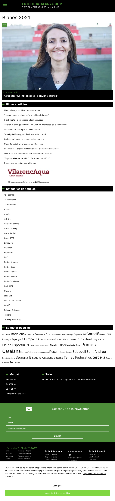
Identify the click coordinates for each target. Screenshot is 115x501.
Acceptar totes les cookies (57, 493)
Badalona (18, 334)
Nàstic (54, 345)
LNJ (28, 345)
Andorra (6, 334)
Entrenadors (72, 460)
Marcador (9, 456)
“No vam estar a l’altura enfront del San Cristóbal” (26, 115)
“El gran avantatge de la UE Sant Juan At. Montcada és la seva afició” (35, 125)
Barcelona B (41, 334)
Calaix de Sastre (11, 224)
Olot (62, 345)
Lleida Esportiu (13, 345)
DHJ (109, 334)
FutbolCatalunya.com (42, 4)
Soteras (58, 357)
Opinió (7, 305)
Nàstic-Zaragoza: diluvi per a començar (22, 110)
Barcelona (29, 334)
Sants (12, 358)
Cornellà (93, 334)
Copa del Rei (10, 233)
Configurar (57, 486)
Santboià (6, 358)
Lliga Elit (8, 296)
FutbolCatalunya (11, 281)
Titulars (7, 315)
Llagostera (98, 339)
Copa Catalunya (11, 228)
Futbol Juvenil (10, 276)
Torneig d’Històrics (12, 320)
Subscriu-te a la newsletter (70, 409)
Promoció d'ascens (29, 352)
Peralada (70, 345)
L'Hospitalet (84, 339)
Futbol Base (9, 267)
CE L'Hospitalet (54, 334)
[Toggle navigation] (5, 5)
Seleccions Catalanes (75, 458)
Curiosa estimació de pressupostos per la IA (24, 139)
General (7, 291)
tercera (99, 357)
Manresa (35, 345)
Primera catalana (24, 451)
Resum (54, 352)
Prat (78, 345)
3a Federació (10, 204)
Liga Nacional (94, 457)
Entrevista (8, 243)
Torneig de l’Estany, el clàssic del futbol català (25, 134)
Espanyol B (18, 339)
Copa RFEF (9, 238)
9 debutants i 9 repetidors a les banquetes (23, 120)
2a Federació (10, 200)
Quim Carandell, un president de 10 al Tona (23, 144)
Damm (103, 334)
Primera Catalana (11, 310)
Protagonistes (43, 352)
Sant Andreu (96, 352)
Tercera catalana (24, 456)
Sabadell (79, 352)
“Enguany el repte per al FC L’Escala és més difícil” (27, 158)
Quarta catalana (24, 459)
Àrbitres (8, 219)
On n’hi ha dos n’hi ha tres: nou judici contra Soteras (28, 153)
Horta (65, 339)
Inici (7, 451)
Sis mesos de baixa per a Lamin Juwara (22, 129)
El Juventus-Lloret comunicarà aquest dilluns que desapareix (31, 149)
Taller (8, 459)
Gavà (54, 339)
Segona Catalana (42, 357)
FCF (4, 25)
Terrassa (15, 362)
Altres (7, 209)
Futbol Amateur (11, 262)
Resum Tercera (66, 352)
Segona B (23, 357)
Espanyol (6, 339)
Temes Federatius (78, 357)
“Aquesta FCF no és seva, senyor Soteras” (30, 95)
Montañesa (44, 345)
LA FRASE (8, 286)
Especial (8, 248)
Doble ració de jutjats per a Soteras (20, 163)
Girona (59, 339)
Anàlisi (7, 214)
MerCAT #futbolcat (12, 300)
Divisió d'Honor (94, 454)
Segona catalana (24, 453)
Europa (29, 339)
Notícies (9, 453)
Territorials (92, 460)
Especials (8, 252)
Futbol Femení (10, 272)
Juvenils (72, 339)
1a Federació (10, 195)
